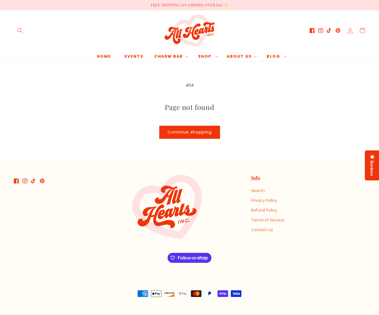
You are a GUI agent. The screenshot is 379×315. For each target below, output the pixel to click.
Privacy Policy (264, 200)
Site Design (68, 304)
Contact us (262, 230)
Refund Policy (264, 210)
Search (258, 190)
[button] (20, 30)
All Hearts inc (41, 304)
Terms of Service (267, 220)
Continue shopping (190, 132)
